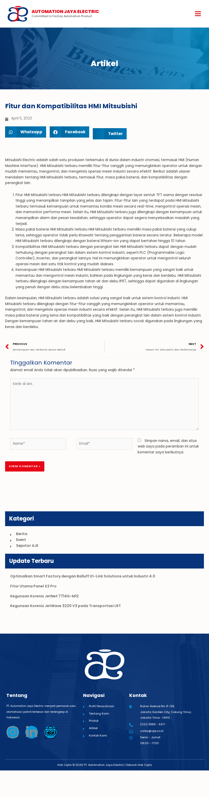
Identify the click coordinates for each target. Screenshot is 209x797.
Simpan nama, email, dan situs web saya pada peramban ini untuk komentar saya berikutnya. (168, 446)
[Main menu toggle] (198, 14)
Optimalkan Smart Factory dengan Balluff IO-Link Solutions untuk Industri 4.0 (82, 576)
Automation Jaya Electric (65, 11)
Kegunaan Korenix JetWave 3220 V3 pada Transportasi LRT (65, 605)
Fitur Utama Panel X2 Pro (33, 586)
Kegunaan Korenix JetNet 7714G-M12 (44, 596)
